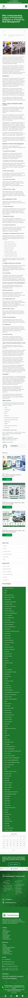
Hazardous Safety (8, 696)
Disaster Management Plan (9, 626)
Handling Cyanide (7, 687)
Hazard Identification (8, 690)
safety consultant (7, 785)
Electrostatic (6, 644)
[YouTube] (7, 969)
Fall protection (7, 674)
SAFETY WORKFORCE (8, 574)
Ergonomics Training (8, 662)
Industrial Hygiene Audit (9, 714)
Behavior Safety (6, 949)
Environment (6, 651)
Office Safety (7, 739)
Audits (4, 944)
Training (5, 946)
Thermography (7, 818)
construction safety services (10, 606)
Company (5, 545)
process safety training (8, 764)
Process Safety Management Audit (11, 760)
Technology (6, 816)
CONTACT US (6, 580)
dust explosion (7, 628)
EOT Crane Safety (8, 656)
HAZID (5, 701)
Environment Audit (8, 653)
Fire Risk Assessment (8, 681)
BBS (5, 592)
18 (7, 843)
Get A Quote (14, 864)
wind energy (6, 823)
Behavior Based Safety (9, 595)
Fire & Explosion (7, 676)
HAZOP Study (7, 705)
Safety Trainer (7, 803)
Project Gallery (6, 936)
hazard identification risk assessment (11, 692)
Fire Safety (6, 683)
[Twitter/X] (10, 969)
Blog (4, 559)
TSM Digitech (5, 556)
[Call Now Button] (3, 987)
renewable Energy (7, 773)
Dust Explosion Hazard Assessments (11, 631)
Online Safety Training (8, 742)
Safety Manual (7, 796)
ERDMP (6, 658)
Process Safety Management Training (11, 762)
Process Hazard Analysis (9, 748)
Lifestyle (6, 726)
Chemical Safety (7, 599)
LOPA (5, 733)
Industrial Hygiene (8, 712)
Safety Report (7, 800)
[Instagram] (13, 969)
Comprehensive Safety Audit (10, 601)
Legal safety (6, 723)
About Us (5, 929)
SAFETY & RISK (6, 566)
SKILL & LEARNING (7, 571)
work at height (7, 825)
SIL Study (6, 809)
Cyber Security (7, 619)
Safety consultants (8, 787)
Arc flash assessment (8, 588)
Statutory (6, 812)
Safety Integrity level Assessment (11, 791)
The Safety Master (6, 402)
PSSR (5, 769)
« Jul (13, 850)
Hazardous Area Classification (10, 694)
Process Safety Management (9, 947)
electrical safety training (9, 642)
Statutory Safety (7, 814)
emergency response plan (9, 649)
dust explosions (7, 633)
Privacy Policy (14, 992)
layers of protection (8, 721)
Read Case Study (6, 935)
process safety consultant (9, 755)
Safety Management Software (10, 794)
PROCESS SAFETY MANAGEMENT (11, 757)
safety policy (7, 798)
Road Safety (6, 778)
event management (8, 669)
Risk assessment (7, 775)
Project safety (7, 766)
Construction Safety (8, 604)
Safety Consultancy (8, 782)
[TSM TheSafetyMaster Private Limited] (14, 6)
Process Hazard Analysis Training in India (12, 751)
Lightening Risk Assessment (10, 728)
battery (5, 590)
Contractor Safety (7, 608)
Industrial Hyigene (8, 717)
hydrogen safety (7, 710)
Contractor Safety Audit (9, 610)
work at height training (8, 827)
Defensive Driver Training (9, 622)
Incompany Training (7, 551)
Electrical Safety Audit (8, 640)
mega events (7, 735)
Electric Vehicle (7, 635)
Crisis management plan (9, 617)
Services (4, 548)
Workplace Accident (8, 830)
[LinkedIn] (3, 969)
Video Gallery (6, 937)
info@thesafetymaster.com (14, 2)
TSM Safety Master (8, 821)
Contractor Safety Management (10, 613)
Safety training (7, 805)
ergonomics (6, 660)
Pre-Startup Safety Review (9, 746)
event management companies (10, 671)
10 (3, 841)
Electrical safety (7, 638)
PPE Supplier (7, 744)
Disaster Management (8, 624)
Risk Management (7, 948)
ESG (5, 667)
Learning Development (7, 554)
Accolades (5, 933)
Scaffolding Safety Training (9, 807)
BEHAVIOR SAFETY (7, 569)
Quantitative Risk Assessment (10, 771)
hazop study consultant (9, 708)
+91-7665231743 (14, 1)
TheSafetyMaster (18, 35)
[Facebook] (16, 969)
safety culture (7, 789)
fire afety (6, 678)
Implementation (6, 952)
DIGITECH (5, 577)
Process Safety (7, 753)
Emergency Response (8, 647)
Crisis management (8, 615)
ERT (5, 665)
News (5, 737)
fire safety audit (7, 685)
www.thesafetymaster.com (9, 964)
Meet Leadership (6, 931)
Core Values (5, 932)
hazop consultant (7, 703)
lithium (5, 730)
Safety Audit (6, 780)
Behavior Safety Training (9, 597)
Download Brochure (7, 939)
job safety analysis (8, 719)
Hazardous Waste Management (10, 699)
